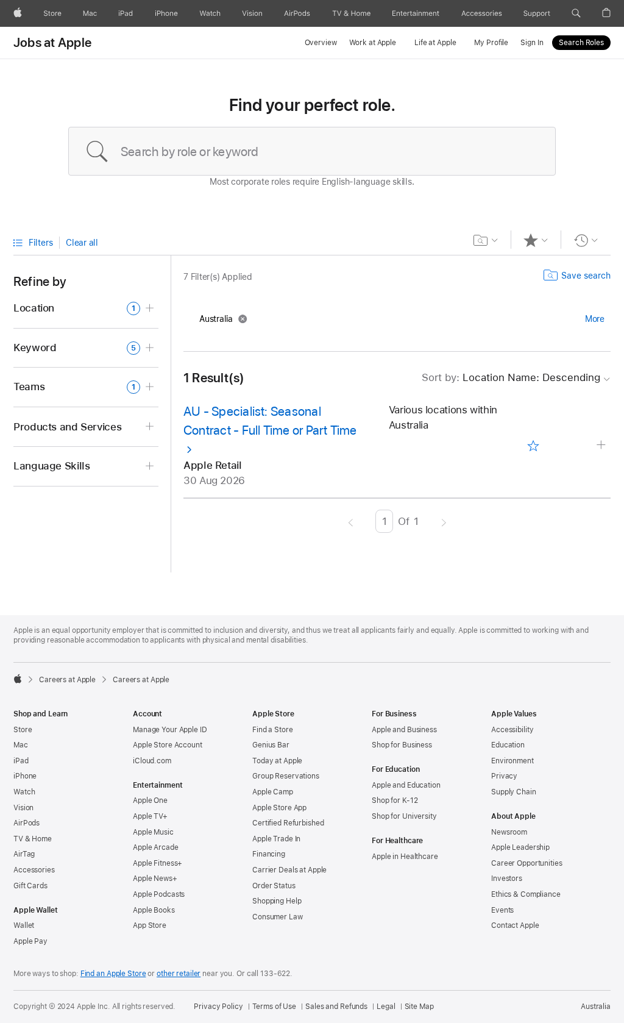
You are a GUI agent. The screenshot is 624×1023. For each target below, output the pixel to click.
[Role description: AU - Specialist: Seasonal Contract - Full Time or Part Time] (602, 445)
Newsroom (509, 832)
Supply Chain (513, 792)
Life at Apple (435, 42)
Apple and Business (404, 729)
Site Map (419, 1006)
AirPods (26, 823)
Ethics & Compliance (526, 894)
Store (22, 729)
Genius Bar (270, 745)
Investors (506, 878)
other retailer (178, 973)
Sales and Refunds (336, 1006)
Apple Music (153, 832)
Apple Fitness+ (157, 863)
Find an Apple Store (113, 973)
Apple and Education (406, 785)
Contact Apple (515, 925)
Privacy (504, 776)
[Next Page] (444, 521)
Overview (321, 42)
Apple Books (154, 910)
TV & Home (32, 839)
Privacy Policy (218, 1006)
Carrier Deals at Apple (289, 870)
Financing (268, 854)
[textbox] (312, 151)
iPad (21, 761)
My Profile (491, 42)
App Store (149, 925)
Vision (23, 808)
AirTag (24, 854)
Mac (20, 745)
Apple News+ (155, 878)
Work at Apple (372, 42)
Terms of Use (274, 1006)
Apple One (150, 800)
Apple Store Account (167, 745)
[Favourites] (535, 240)
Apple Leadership (520, 847)
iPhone (25, 776)
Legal (386, 1006)
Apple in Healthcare (405, 856)
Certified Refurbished (288, 823)
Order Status (274, 886)
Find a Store (272, 729)
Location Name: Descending (511, 377)
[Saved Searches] (485, 240)
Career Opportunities (526, 863)
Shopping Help (276, 901)
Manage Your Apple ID (170, 729)
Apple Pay (30, 941)
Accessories (34, 870)
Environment (512, 761)
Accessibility (512, 729)
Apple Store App (279, 808)
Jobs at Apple (52, 42)
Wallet (23, 925)
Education (508, 745)
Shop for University (404, 816)
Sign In (531, 42)
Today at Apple (277, 761)
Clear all (82, 243)
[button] (576, 13)
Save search (586, 275)
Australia (596, 1006)
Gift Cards (30, 886)
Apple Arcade (156, 847)
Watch (24, 792)
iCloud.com (152, 761)
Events (502, 910)
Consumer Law (277, 917)
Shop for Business (402, 745)
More (594, 319)
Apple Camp (272, 792)
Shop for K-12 (394, 800)
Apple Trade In (276, 839)
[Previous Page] (350, 521)
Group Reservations (285, 776)
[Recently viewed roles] (585, 240)
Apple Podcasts (159, 894)
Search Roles (581, 42)
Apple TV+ (150, 816)
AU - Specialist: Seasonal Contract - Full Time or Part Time (270, 420)
